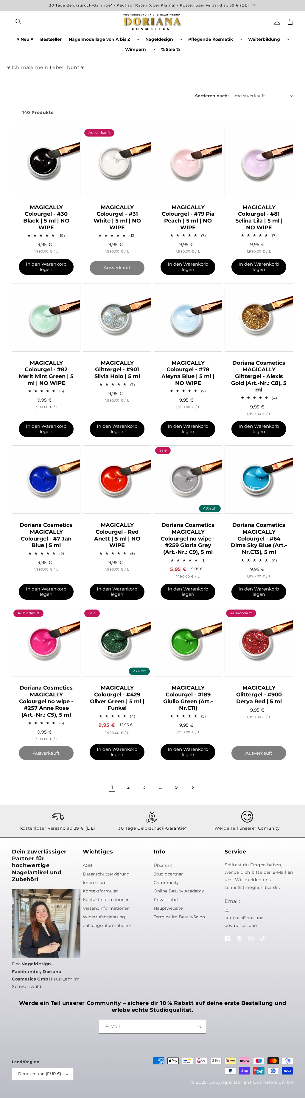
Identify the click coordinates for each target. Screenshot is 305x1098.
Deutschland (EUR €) (39, 1073)
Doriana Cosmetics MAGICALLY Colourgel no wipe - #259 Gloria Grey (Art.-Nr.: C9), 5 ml (188, 538)
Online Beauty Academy (179, 891)
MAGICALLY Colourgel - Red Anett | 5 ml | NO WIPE (117, 535)
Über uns (163, 865)
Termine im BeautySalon (179, 917)
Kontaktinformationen (106, 899)
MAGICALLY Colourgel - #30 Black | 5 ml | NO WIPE (46, 217)
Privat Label (166, 899)
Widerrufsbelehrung (104, 917)
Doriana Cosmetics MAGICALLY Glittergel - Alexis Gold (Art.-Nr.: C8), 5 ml (259, 376)
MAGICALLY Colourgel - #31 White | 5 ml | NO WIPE (117, 217)
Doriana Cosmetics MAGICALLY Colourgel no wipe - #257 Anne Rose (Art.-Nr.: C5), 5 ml (46, 701)
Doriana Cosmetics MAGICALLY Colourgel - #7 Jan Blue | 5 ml (46, 535)
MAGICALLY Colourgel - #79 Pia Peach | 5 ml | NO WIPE (188, 217)
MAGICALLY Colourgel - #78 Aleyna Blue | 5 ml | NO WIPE (187, 373)
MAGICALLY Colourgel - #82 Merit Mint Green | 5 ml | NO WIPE (46, 373)
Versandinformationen (106, 908)
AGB (87, 865)
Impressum (95, 882)
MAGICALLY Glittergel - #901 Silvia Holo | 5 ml (117, 370)
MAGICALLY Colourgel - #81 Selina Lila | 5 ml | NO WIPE (259, 217)
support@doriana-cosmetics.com (245, 921)
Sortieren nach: (212, 95)
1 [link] (112, 787)
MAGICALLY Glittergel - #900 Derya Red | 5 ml (259, 694)
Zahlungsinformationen (107, 925)
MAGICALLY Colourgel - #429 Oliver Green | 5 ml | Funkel (117, 698)
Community (166, 882)
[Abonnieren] (199, 1027)
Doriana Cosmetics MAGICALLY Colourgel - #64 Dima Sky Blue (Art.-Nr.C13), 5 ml (259, 538)
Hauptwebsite (168, 908)
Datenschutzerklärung (106, 874)
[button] (18, 22)
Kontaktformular (100, 891)
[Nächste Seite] (192, 787)
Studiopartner (168, 874)
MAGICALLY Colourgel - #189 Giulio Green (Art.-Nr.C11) (188, 698)
